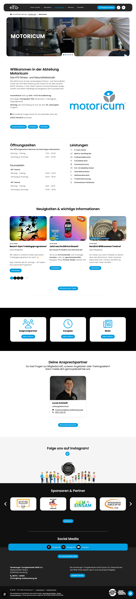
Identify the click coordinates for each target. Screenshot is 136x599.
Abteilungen (59, 7)
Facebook (55, 547)
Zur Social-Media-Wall (68, 556)
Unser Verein (35, 7)
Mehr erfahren (28, 336)
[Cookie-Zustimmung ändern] (4, 594)
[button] (63, 54)
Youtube (85, 547)
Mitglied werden (77, 575)
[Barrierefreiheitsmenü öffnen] (130, 593)
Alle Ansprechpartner (68, 425)
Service (71, 7)
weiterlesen (15, 270)
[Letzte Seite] (27, 278)
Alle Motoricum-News (68, 288)
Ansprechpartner (18, 127)
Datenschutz (51, 590)
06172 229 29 (60, 412)
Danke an (68, 521)
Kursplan (33, 127)
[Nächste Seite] (24, 278)
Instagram (70, 547)
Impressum (40, 590)
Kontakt (80, 7)
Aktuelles (47, 7)
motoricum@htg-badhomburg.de (69, 410)
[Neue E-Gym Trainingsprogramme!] (28, 228)
